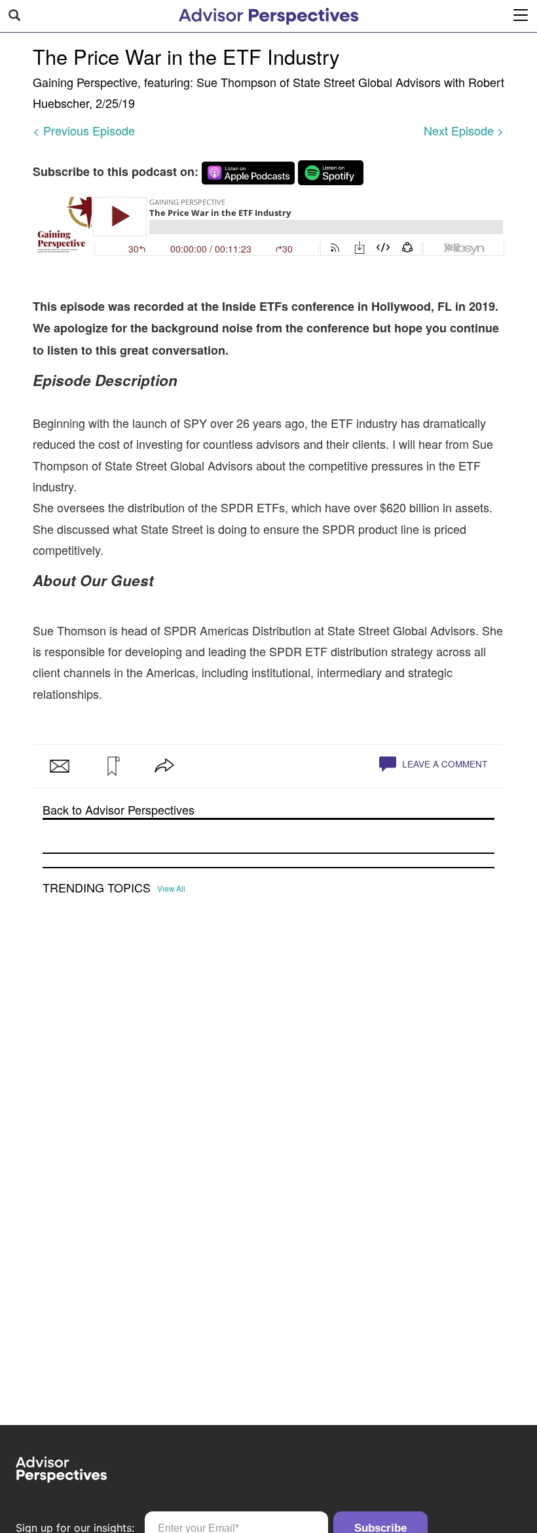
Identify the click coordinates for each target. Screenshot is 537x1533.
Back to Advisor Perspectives (118, 810)
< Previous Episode (84, 130)
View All (171, 888)
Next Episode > (464, 130)
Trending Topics (97, 887)
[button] (112, 766)
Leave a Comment (443, 764)
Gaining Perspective (85, 81)
